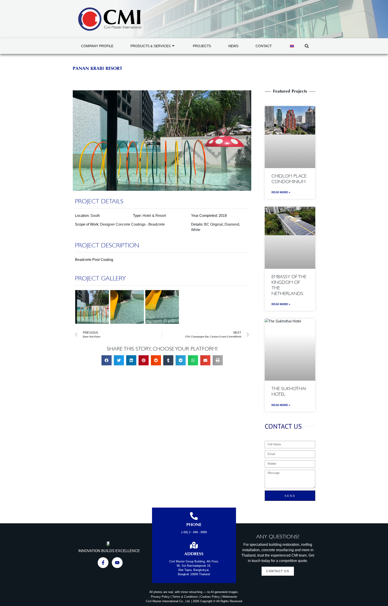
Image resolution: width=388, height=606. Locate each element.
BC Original (213, 224)
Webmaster (229, 596)
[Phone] (194, 516)
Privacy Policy (160, 596)
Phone (193, 525)
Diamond (232, 224)
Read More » (280, 192)
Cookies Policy (210, 596)
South (95, 216)
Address (193, 554)
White (195, 230)
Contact (264, 46)
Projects (202, 46)
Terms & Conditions (185, 596)
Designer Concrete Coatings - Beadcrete (132, 224)
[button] (306, 46)
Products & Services (150, 46)
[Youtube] (117, 562)
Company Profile (97, 46)
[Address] (194, 545)
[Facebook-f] (103, 562)
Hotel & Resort (154, 216)
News (233, 46)
